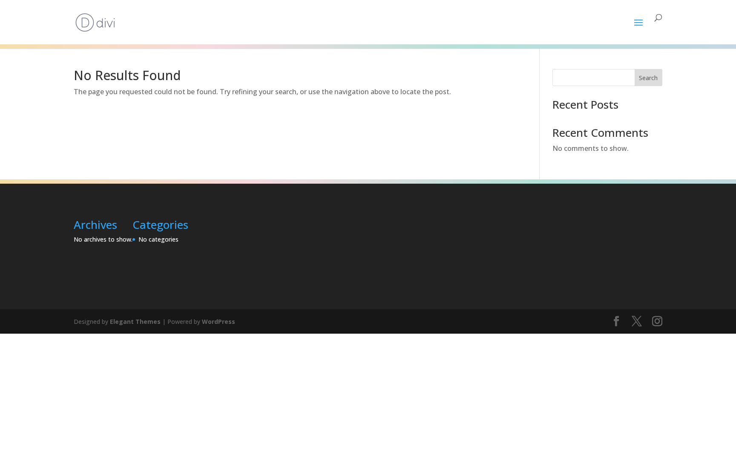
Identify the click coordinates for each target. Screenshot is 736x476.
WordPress (218, 321)
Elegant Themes (135, 321)
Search (648, 78)
